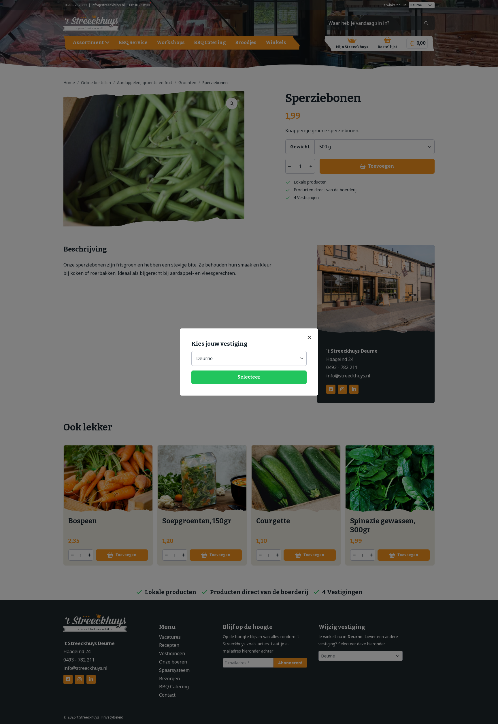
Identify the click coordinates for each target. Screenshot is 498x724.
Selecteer (249, 377)
